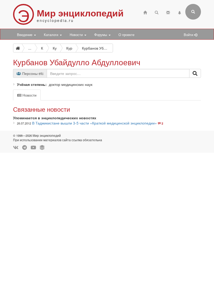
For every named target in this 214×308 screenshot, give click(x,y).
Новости (77, 34)
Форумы (101, 34)
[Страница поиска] (156, 12)
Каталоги (51, 34)
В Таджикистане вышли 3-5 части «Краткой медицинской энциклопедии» (94, 123)
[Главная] (145, 12)
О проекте (126, 34)
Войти (189, 34)
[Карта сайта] (179, 12)
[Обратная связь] (168, 12)
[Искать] (195, 73)
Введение (25, 34)
